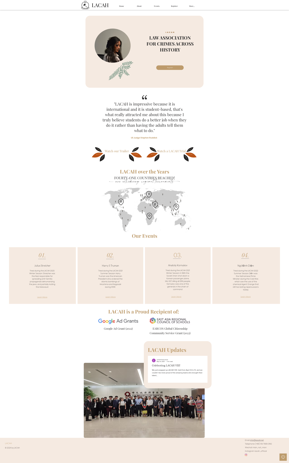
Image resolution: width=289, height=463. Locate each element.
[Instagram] (246, 455)
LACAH (8, 443)
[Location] (120, 202)
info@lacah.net (257, 440)
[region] (144, 52)
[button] (139, 5)
